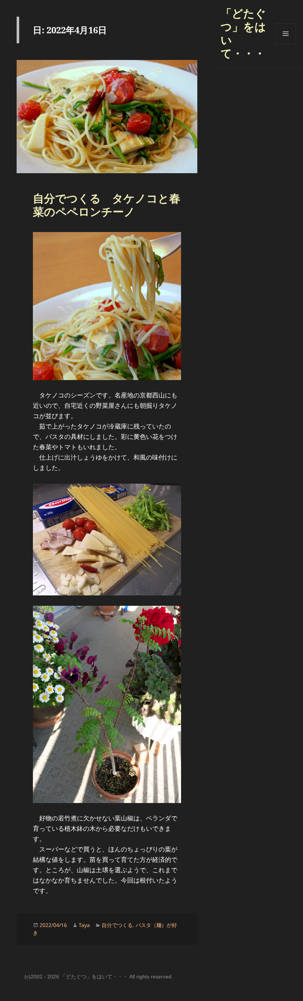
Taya (84, 924)
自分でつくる (117, 924)
